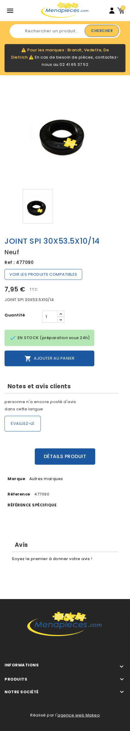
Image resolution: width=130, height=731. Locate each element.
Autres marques (46, 479)
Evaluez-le (22, 423)
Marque (16, 479)
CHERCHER (102, 30)
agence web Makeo (78, 715)
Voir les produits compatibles (43, 274)
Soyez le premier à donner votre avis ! (52, 559)
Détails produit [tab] (65, 456)
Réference (19, 494)
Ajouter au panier (49, 358)
